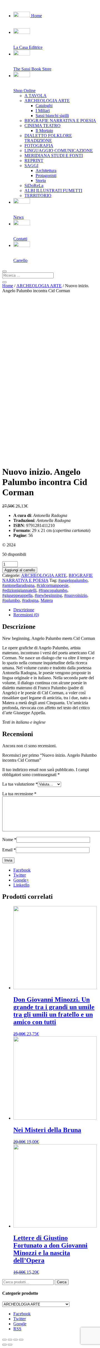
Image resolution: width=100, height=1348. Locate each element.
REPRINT (33, 160)
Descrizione (23, 609)
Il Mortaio (44, 130)
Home (36, 15)
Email (9, 849)
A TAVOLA (35, 95)
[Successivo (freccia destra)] (10, 1345)
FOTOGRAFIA (38, 145)
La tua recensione (19, 793)
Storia (41, 180)
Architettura (46, 170)
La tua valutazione (20, 784)
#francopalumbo (53, 590)
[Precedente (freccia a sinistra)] (4, 1345)
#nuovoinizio (75, 595)
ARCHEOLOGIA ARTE (47, 100)
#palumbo (11, 600)
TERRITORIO (37, 195)
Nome (9, 839)
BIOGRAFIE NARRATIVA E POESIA (60, 120)
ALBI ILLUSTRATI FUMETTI (53, 190)
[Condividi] (10, 1340)
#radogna (30, 600)
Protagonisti (46, 175)
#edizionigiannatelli (19, 590)
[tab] (55, 609)
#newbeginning (48, 595)
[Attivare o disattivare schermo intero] (15, 1340)
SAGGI (31, 165)
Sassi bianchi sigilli (52, 115)
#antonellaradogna (18, 585)
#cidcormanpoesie (52, 585)
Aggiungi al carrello (19, 570)
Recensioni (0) (26, 614)
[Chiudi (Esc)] (4, 1340)
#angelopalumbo (73, 580)
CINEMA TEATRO (42, 125)
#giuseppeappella (17, 595)
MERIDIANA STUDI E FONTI (53, 155)
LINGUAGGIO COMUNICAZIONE (58, 150)
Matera (47, 600)
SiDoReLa (33, 185)
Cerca (61, 1282)
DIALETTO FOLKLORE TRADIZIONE (48, 138)
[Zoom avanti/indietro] (21, 1340)
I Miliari (43, 110)
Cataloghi (44, 105)
